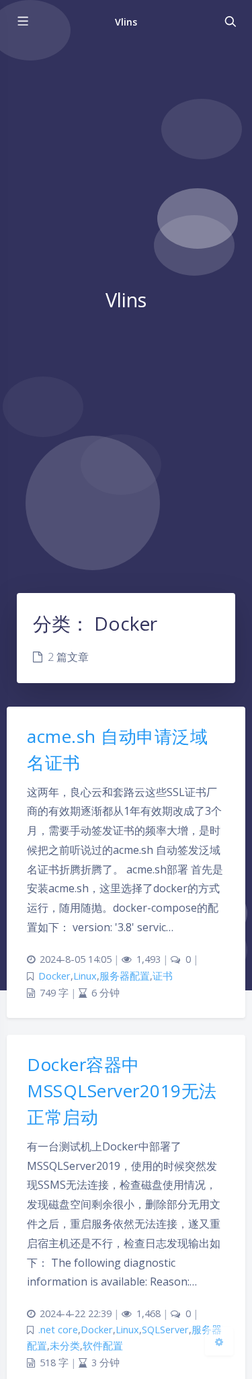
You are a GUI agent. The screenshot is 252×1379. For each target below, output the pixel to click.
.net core (58, 1329)
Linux (85, 976)
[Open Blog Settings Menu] (219, 1341)
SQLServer (165, 1329)
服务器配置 (124, 976)
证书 (163, 976)
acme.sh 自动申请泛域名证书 (117, 749)
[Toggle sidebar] (22, 21)
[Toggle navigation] (229, 21)
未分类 (65, 1345)
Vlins (126, 21)
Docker (54, 976)
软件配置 (103, 1345)
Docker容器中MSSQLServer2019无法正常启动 (122, 1090)
